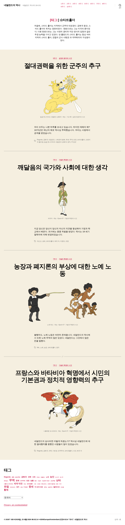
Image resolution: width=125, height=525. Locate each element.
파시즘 (62, 487)
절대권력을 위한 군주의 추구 (62, 65)
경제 (13, 477)
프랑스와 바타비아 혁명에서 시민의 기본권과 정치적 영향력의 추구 (62, 376)
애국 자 (56, 241)
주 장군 (73, 142)
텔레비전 (56, 487)
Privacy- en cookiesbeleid (15, 505)
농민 (52, 477)
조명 (67, 241)
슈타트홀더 (81, 140)
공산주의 (17, 477)
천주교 (45, 487)
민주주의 (61, 451)
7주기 (98, 4)
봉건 (36, 480)
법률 (31, 480)
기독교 (38, 477)
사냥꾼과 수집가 (46, 480)
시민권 (38, 483)
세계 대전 (18, 483)
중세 (31, 486)
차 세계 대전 (39, 487)
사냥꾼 (39, 480)
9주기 (63, 7)
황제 (6, 490)
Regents (40, 140)
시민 (74, 451)
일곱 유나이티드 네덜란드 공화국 (55, 142)
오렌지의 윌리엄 (51, 483)
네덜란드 (52, 140)
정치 (69, 142)
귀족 (50, 451)
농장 (45, 347)
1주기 (63, 4)
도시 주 (57, 477)
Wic (38, 347)
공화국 (45, 140)
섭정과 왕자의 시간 (65, 58)
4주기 (81, 4)
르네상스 (6, 480)
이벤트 (62, 241)
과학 (29, 477)
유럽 (6, 486)
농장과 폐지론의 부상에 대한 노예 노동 (62, 270)
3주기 (75, 4)
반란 (74, 140)
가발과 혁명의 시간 (65, 160)
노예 (41, 347)
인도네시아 (12, 487)
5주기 (86, 4)
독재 (67, 140)
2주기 (69, 4)
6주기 (92, 4)
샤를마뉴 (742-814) (8, 483)
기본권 (54, 451)
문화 (17, 481)
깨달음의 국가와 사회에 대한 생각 (62, 167)
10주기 (69, 7)
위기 (60, 483)
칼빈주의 (50, 487)
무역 (71, 140)
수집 (25, 483)
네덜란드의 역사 (12, 5)
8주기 (104, 4)
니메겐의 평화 (60, 140)
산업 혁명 (53, 480)
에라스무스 (44, 483)
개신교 (39, 241)
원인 (57, 483)
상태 (43, 241)
